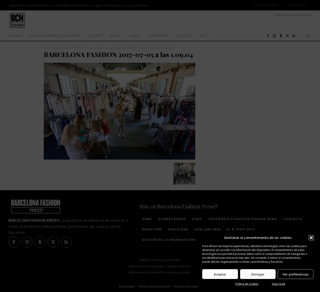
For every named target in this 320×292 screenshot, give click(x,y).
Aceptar (220, 274)
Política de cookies (246, 284)
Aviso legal (278, 284)
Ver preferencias (296, 274)
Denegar (257, 274)
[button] (311, 238)
